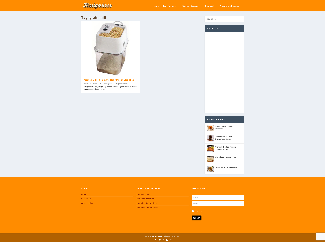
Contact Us (86, 199)
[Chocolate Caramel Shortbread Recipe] (210, 138)
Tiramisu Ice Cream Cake (226, 157)
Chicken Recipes (190, 6)
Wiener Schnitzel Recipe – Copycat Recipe (226, 148)
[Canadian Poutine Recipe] (210, 169)
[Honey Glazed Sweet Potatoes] (210, 128)
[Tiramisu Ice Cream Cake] (210, 159)
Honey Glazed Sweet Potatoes (224, 127)
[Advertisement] (224, 72)
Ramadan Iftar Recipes (146, 203)
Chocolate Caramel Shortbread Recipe (223, 137)
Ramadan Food (143, 194)
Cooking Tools (108, 84)
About (84, 194)
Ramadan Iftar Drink (145, 199)
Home (156, 6)
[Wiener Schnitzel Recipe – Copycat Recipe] (210, 148)
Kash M (88, 84)
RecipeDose (157, 236)
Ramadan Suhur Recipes (147, 207)
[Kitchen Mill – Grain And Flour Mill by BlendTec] (110, 48)
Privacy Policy (87, 203)
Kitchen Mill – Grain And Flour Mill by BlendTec (109, 79)
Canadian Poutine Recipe (226, 167)
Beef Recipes (169, 6)
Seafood (209, 6)
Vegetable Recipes (229, 6)
